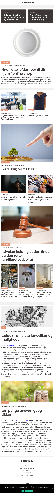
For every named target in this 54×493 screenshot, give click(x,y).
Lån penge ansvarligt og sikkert (21, 412)
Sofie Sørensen (19, 165)
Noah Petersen (20, 331)
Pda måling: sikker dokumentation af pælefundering (38, 17)
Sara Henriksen (17, 247)
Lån (3, 327)
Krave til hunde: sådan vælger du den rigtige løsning (26, 295)
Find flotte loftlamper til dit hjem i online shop (23, 72)
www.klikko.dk (28, 475)
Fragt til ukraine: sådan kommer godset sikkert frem (9, 295)
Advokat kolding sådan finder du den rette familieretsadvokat (26, 256)
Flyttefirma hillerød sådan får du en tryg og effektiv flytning (44, 295)
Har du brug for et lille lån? (19, 169)
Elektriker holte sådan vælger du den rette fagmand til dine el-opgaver (40, 199)
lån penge (5, 402)
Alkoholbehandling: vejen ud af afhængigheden (13, 198)
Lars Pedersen (21, 406)
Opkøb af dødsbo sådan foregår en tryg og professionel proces (14, 17)
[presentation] (51, 227)
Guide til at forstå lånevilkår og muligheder (27, 337)
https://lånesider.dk (20, 420)
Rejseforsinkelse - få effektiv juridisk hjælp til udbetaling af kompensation (13, 118)
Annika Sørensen (20, 65)
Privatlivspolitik (29, 491)
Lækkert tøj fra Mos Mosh (38, 116)
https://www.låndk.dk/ (9, 346)
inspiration (6, 12)
